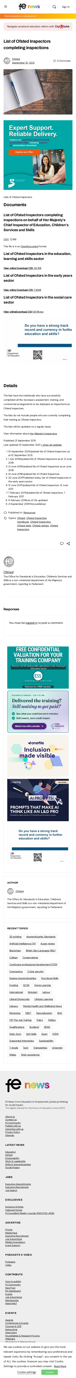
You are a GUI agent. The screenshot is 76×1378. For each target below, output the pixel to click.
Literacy (13, 1006)
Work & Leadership (15, 1161)
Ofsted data (24, 525)
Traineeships (40, 1047)
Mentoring (15, 1013)
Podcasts (10, 1261)
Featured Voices (13, 1210)
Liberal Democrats (19, 999)
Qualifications (16, 1027)
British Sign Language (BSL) (41, 950)
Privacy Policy (12, 1132)
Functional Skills (49, 978)
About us (10, 1116)
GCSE (26, 985)
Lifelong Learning (43, 999)
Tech (25, 1047)
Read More (60, 1366)
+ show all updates (51, 444)
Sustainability (46, 1040)
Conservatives (30, 957)
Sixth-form (15, 1034)
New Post (10, 1287)
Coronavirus (15, 971)
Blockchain (15, 950)
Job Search (11, 1190)
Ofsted (16, 59)
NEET (28, 1013)
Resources (29, 512)
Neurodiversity (44, 1013)
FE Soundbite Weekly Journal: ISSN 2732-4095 (29, 1213)
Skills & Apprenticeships (18, 1164)
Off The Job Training (20, 1020)
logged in (31, 623)
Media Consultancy (15, 1242)
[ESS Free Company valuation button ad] (38, 667)
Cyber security (35, 971)
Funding (13, 985)
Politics (52, 1020)
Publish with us (13, 1125)
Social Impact (12, 1167)
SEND (47, 1027)
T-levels (13, 1047)
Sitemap (9, 1135)
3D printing (15, 936)
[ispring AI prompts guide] (38, 799)
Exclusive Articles (14, 1206)
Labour (46, 992)
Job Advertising (13, 1239)
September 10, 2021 (23, 62)
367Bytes (29, 311)
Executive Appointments (18, 1184)
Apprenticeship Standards (40, 936)
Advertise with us (14, 1129)
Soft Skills (31, 1034)
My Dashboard (13, 1290)
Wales (12, 1054)
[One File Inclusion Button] (38, 755)
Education (10, 1151)
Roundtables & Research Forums (22, 1335)
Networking (11, 1329)
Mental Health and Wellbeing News (42, 1006)
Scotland (34, 1027)
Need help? (11, 1303)
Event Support (12, 1245)
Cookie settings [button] (26, 1372)
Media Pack (11, 1232)
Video (8, 1265)
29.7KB (29, 268)
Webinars (10, 1338)
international (16, 992)
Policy (40, 1020)
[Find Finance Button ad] (38, 711)
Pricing (8, 1229)
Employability (12, 1158)
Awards (9, 1320)
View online (10, 268)
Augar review (47, 943)
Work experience (30, 1054)
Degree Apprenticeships (22, 978)
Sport (44, 1034)
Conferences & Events (16, 1323)
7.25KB (29, 290)
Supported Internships (21, 1040)
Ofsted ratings (40, 525)
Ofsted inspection (40, 521)
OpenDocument (29, 246)
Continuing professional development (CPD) (33, 964)
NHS (59, 1013)
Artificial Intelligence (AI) (22, 943)
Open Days (11, 1332)
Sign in (65, 6)
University (57, 1047)
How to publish (13, 1281)
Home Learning (42, 985)
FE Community (13, 1122)
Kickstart (32, 992)
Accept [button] (49, 1372)
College (13, 957)
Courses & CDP (13, 1326)
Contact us (11, 1119)
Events (8, 1294)
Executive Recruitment (17, 1187)
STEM (55, 1034)
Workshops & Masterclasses (20, 1342)
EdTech (9, 1154)
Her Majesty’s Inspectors (43, 433)
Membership (12, 1300)
